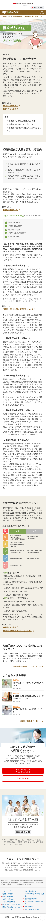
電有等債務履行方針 (31, 899)
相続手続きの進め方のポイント (20, 124)
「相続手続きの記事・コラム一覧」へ (26, 666)
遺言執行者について (10, 210)
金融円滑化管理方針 (31, 891)
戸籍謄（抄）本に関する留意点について (18, 309)
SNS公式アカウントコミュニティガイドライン (12, 908)
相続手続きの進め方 (10, 106)
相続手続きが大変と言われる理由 (21, 121)
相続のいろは (6, 16)
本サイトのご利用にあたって (34, 909)
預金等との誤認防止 (8, 899)
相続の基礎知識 (17, 16)
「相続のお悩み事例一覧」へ (30, 721)
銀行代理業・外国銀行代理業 (11, 904)
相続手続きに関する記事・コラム (34, 16)
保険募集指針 (29, 906)
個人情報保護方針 (7, 896)
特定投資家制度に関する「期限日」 (34, 895)
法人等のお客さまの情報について (34, 903)
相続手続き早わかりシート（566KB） (17, 631)
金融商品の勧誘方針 (8, 902)
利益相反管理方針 (7, 894)
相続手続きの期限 (9, 109)
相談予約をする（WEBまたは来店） (23, 770)
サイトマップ (6, 891)
